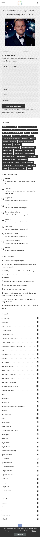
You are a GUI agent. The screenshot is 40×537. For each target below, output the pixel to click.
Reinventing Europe (9, 159)
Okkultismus (6, 423)
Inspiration (5, 370)
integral (5, 479)
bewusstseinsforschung (10, 130)
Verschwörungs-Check (10, 431)
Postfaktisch (19, 153)
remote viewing (22, 159)
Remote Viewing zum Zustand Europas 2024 (20, 222)
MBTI (3, 394)
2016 (4, 127)
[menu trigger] (4, 3)
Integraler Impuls (7, 378)
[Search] (36, 3)
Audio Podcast (6, 326)
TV (2, 507)
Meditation (5, 402)
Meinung (4, 410)
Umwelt (4, 511)
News (3, 419)
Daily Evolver (7, 133)
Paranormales (6, 427)
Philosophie (5, 435)
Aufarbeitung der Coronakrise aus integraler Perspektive (20, 183)
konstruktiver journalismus (11, 147)
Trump (5, 168)
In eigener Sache (7, 366)
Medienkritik (6, 398)
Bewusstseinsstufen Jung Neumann (14, 346)
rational (5, 495)
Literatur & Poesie (8, 390)
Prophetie (5, 439)
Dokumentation (8, 467)
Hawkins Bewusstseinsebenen (15, 250)
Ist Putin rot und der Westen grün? (16, 200)
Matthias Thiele (7, 150)
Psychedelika (6, 443)
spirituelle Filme (7, 463)
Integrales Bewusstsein (26, 141)
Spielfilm (6, 499)
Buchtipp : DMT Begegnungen (14, 260)
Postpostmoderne (8, 156)
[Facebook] (20, 526)
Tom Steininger (18, 165)
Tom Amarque (7, 165)
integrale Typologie (8, 374)
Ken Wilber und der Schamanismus (15, 285)
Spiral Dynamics (8, 162)
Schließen (20, 534)
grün (14, 136)
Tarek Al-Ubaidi (8, 334)
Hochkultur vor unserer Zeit (11, 138)
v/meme (6, 459)
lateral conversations (28, 147)
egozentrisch (7, 471)
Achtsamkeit (12, 127)
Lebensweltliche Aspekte (10, 386)
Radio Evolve (32, 156)
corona (35, 130)
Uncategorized (6, 515)
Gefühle (34, 133)
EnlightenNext (17, 133)
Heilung (30, 136)
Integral (32, 138)
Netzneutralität (7, 153)
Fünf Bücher (6, 362)
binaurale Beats (25, 130)
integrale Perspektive (9, 141)
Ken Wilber (17, 144)
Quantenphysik (21, 156)
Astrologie (32, 127)
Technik (4, 503)
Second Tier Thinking (9, 451)
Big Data (4, 350)
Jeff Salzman (7, 144)
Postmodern (7, 491)
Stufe (17, 162)
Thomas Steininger (27, 162)
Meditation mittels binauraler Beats (13, 407)
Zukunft (4, 519)
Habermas (22, 136)
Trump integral (14, 168)
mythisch (6, 487)
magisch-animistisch (10, 483)
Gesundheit (6, 136)
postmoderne (29, 153)
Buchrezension (6, 354)
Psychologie (6, 447)
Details (34, 531)
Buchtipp (4, 358)
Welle (29, 168)
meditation (18, 150)
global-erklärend (8, 475)
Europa (27, 133)
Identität (24, 138)
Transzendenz (30, 165)
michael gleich (29, 150)
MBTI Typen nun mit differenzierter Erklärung (19, 271)
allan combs (22, 127)
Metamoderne (6, 414)
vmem (23, 168)
